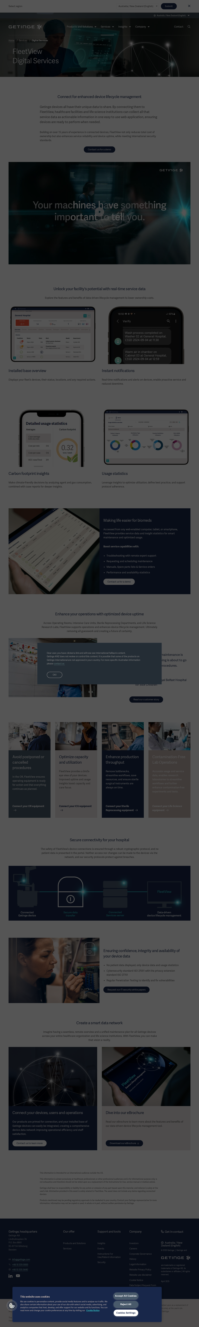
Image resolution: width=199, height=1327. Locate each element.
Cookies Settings (126, 1312)
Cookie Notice (93, 1310)
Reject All (125, 1304)
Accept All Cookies (126, 1295)
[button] (12, 1306)
